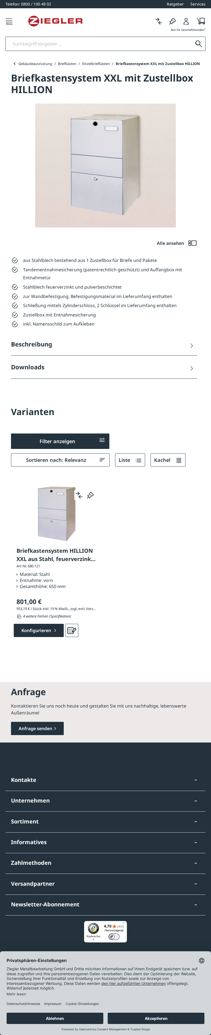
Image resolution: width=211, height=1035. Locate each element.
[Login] (186, 21)
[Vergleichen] (159, 21)
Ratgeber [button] (175, 4)
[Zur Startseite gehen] (55, 21)
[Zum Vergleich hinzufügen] (79, 495)
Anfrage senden (35, 728)
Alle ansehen (171, 243)
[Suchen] (198, 44)
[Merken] (172, 21)
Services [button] (198, 4)
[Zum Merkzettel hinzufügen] (90, 495)
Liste (125, 460)
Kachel (163, 460)
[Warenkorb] (199, 21)
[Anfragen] (71, 630)
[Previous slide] (14, 64)
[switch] (114, 936)
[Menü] (9, 21)
